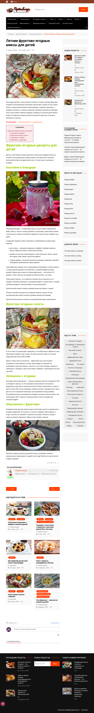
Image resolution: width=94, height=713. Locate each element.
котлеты (75, 405)
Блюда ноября (69, 228)
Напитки (60, 19)
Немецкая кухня (75, 371)
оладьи (70, 419)
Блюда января (69, 179)
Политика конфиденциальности (68, 710)
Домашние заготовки (39, 23)
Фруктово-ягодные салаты (18, 135)
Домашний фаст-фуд (75, 357)
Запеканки (69, 364)
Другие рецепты (24, 23)
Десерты (69, 19)
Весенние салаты (75, 350)
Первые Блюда (12, 50)
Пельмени (75, 374)
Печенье (20, 591)
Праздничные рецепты (13, 27)
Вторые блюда (25, 19)
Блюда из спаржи (75, 341)
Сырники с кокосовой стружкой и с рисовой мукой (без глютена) (45, 527)
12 (76, 699)
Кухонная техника (68, 23)
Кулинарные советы (54, 23)
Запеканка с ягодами (17, 137)
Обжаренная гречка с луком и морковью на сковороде (81, 665)
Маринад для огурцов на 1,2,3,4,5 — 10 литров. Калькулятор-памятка (72, 140)
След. (53, 489)
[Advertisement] (75, 298)
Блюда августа (69, 213)
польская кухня (79, 422)
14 (76, 670)
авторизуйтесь (54, 623)
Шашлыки (80, 387)
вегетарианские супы (75, 391)
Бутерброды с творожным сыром (75, 346)
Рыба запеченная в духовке (75, 383)
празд (69, 425)
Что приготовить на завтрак (45, 522)
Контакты (85, 710)
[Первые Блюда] (10, 472)
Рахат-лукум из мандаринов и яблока (44, 562)
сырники (80, 425)
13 (76, 684)
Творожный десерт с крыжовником (30, 122)
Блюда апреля (69, 194)
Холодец (69, 387)
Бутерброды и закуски (39, 19)
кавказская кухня (75, 401)
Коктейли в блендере (17, 133)
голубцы (75, 398)
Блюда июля (68, 208)
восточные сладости (75, 394)
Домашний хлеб (75, 361)
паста (68, 422)
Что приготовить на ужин (72, 260)
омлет (81, 419)
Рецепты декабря (70, 233)
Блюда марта (68, 189)
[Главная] (7, 1)
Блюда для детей (12, 23)
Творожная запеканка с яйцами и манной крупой (17, 523)
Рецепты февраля (70, 184)
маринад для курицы (75, 408)
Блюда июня (68, 204)
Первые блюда (12, 19)
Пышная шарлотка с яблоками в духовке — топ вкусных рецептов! (81, 678)
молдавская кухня (75, 415)
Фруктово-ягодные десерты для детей (19, 131)
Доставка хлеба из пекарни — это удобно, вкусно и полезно (80, 59)
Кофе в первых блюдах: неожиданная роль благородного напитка (24, 679)
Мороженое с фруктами (17, 140)
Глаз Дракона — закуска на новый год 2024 (46, 601)
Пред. (13, 489)
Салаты (52, 19)
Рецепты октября (70, 223)
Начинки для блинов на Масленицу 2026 (80, 102)
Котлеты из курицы (75, 367)
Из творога (21, 519)
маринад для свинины (75, 412)
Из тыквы (80, 364)
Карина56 (13, 565)
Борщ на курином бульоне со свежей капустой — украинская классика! (81, 692)
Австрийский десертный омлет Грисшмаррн (18, 562)
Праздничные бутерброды (75, 378)
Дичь (75, 354)
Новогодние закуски (43, 596)
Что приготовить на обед (72, 256)
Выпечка (77, 19)
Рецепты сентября (70, 218)
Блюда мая (68, 199)
